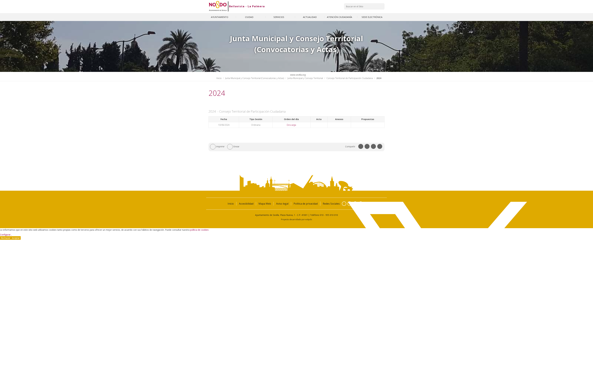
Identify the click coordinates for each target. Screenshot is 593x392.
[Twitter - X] (349, 203)
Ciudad (249, 17)
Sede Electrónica (372, 17)
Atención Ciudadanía (340, 17)
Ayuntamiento (220, 17)
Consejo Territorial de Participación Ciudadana (349, 78)
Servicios (279, 17)
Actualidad (310, 17)
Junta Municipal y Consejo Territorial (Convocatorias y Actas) (254, 78)
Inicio (219, 78)
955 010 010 (332, 215)
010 (322, 215)
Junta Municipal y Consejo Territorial (305, 78)
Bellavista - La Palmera (247, 6)
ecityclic (308, 219)
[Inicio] (217, 6)
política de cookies (199, 229)
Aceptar (16, 237)
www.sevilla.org (298, 74)
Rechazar (5, 237)
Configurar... (6, 234)
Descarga (291, 124)
